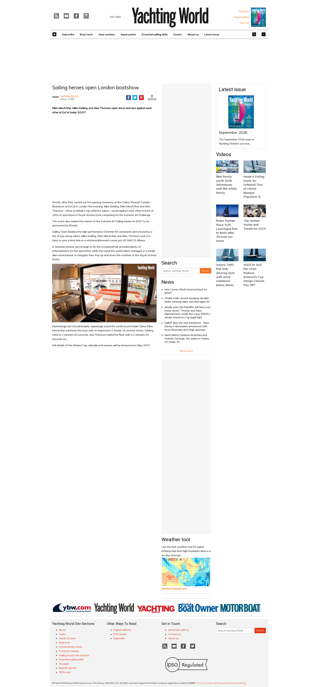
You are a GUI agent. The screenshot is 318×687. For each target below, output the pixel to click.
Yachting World (69, 96)
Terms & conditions (205, 683)
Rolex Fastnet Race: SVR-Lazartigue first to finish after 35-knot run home (226, 231)
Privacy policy (222, 683)
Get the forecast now (174, 588)
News (167, 282)
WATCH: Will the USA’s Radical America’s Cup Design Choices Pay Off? (253, 275)
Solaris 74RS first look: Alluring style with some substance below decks (225, 275)
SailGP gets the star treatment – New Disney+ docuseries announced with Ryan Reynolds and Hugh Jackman (186, 326)
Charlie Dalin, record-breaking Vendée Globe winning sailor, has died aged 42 (187, 299)
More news (186, 351)
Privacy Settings (238, 683)
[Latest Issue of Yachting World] (258, 17)
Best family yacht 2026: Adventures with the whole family (226, 184)
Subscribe (243, 11)
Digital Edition (241, 17)
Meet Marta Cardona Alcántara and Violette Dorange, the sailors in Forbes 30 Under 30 (186, 338)
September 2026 (233, 132)
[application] (104, 293)
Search (205, 270)
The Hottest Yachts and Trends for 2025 (254, 225)
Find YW (244, 22)
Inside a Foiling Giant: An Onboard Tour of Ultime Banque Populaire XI (253, 186)
